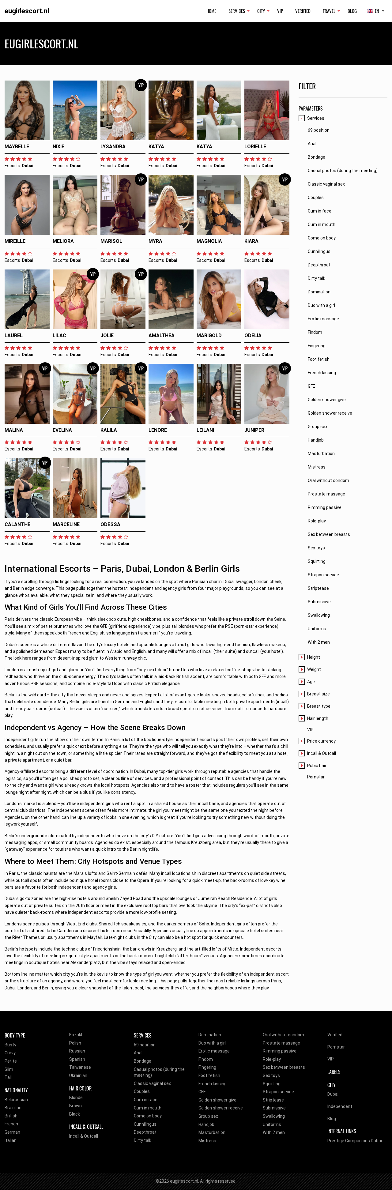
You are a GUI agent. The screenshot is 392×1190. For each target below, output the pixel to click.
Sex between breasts (284, 1067)
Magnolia (209, 241)
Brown (75, 1105)
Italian (11, 1140)
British (11, 1115)
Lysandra (113, 146)
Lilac (59, 335)
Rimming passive (279, 1051)
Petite (11, 1061)
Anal (138, 1052)
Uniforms (272, 1124)
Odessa (110, 524)
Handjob (206, 1124)
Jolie (107, 335)
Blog (352, 10)
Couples (142, 1091)
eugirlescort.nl (27, 11)
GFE (202, 1091)
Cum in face (145, 1099)
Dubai (332, 1094)
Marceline (66, 524)
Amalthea (162, 335)
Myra (155, 241)
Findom (205, 1059)
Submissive (274, 1107)
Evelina (62, 430)
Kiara (251, 241)
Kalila (108, 430)
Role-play (272, 1059)
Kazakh (76, 1034)
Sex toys (271, 1075)
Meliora (63, 241)
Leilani (205, 430)
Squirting (272, 1083)
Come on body (148, 1115)
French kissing (212, 1083)
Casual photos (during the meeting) (159, 1072)
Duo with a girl (212, 1043)
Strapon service (278, 1091)
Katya (156, 146)
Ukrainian (78, 1075)
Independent (339, 1106)
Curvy (10, 1052)
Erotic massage (214, 1051)
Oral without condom (283, 1034)
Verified (303, 10)
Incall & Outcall (83, 1136)
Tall (8, 1077)
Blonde (76, 1097)
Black (74, 1114)
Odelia (253, 335)
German (12, 1132)
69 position (145, 1044)
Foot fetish (209, 1075)
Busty (10, 1044)
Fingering (207, 1067)
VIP (280, 10)
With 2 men (274, 1132)
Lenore (158, 430)
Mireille (15, 241)
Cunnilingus (145, 1124)
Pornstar (316, 777)
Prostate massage (281, 1043)
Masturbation (211, 1132)
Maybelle (17, 146)
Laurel (14, 335)
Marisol (111, 241)
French (11, 1123)
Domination (209, 1034)
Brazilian (13, 1107)
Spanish (77, 1059)
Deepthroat (145, 1132)
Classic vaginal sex (152, 1083)
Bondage (142, 1061)
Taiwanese (80, 1067)
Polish (75, 1043)
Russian (77, 1051)
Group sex (208, 1116)
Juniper (254, 430)
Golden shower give (217, 1100)
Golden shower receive (220, 1107)
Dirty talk (142, 1140)
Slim (9, 1069)
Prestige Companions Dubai (354, 1140)
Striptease (273, 1100)
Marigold (209, 335)
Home (211, 10)
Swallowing (274, 1116)
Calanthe (17, 524)
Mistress (207, 1140)
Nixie (58, 146)
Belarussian (16, 1099)
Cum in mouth (147, 1107)
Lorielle (255, 146)
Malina (14, 430)
